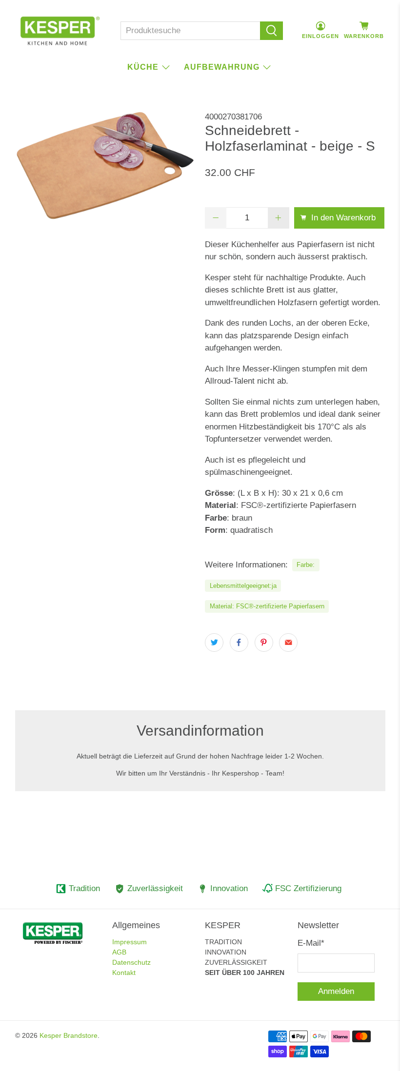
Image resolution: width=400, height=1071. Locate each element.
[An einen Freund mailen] (288, 642)
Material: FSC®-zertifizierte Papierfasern (267, 606)
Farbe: (306, 564)
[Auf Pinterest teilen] (264, 642)
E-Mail (311, 943)
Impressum (129, 942)
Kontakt (124, 972)
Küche (143, 67)
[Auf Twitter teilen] (214, 642)
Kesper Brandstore (69, 1035)
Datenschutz (131, 962)
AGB (119, 952)
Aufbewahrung (222, 67)
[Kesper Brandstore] (60, 30)
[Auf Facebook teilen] (239, 642)
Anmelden (336, 991)
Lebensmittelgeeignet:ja (243, 585)
